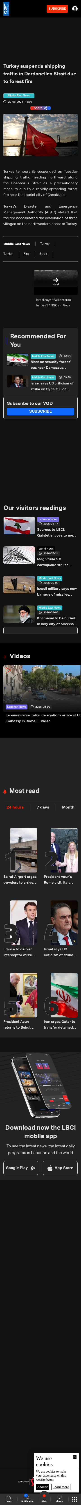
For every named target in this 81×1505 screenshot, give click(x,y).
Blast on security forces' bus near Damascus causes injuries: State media (51, 365)
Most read (24, 791)
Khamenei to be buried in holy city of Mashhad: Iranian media (57, 622)
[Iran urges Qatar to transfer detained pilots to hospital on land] (61, 1002)
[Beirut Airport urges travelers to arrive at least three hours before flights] (20, 857)
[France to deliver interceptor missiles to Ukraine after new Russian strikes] (20, 929)
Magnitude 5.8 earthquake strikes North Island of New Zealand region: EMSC (55, 563)
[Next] (75, 694)
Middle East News (43, 356)
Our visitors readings (34, 508)
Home (9, 1501)
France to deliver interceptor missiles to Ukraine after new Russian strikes (19, 953)
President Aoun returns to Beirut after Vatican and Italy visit (17, 1025)
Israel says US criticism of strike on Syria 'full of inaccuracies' (52, 387)
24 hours (15, 807)
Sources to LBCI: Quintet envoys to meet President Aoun (56, 533)
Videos (20, 656)
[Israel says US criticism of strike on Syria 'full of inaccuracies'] (61, 929)
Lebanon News (48, 519)
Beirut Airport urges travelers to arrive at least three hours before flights (19, 880)
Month (68, 807)
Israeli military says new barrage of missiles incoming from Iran (57, 592)
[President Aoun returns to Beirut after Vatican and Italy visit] (20, 1002)
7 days (43, 807)
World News (46, 549)
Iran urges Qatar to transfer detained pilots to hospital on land (60, 1025)
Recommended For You (38, 340)
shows (59, 1501)
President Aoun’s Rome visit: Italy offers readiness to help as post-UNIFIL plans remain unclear (60, 880)
